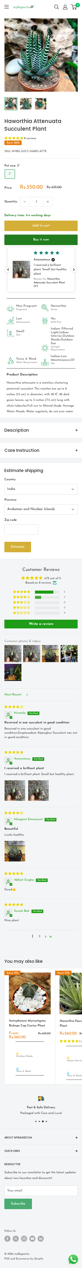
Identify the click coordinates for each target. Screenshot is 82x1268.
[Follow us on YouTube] (32, 1239)
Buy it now (41, 239)
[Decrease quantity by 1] (24, 201)
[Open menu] (6, 7)
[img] (13, 707)
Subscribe (18, 1203)
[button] (14, 138)
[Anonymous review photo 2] (38, 790)
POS (7, 1258)
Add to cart (41, 225)
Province (10, 500)
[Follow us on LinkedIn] (41, 1239)
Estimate (17, 547)
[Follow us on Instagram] (24, 1239)
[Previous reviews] (8, 269)
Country (10, 479)
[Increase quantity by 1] (47, 201)
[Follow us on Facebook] (7, 1239)
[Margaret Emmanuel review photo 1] (14, 851)
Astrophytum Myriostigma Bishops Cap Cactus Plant (27, 1023)
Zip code (10, 520)
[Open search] (56, 7)
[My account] (65, 7)
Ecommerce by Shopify (29, 1258)
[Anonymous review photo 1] (14, 790)
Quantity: (10, 201)
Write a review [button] (41, 624)
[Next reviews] (74, 269)
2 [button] (39, 936)
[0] (74, 7)
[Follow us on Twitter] (16, 1239)
